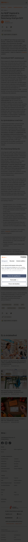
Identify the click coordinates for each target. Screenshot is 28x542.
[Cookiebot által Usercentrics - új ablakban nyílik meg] (20, 257)
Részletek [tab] (12, 261)
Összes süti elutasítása (14, 283)
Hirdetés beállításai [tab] (21, 261)
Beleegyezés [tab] (5, 261)
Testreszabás (13, 279)
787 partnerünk (8, 267)
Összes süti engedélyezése (14, 275)
